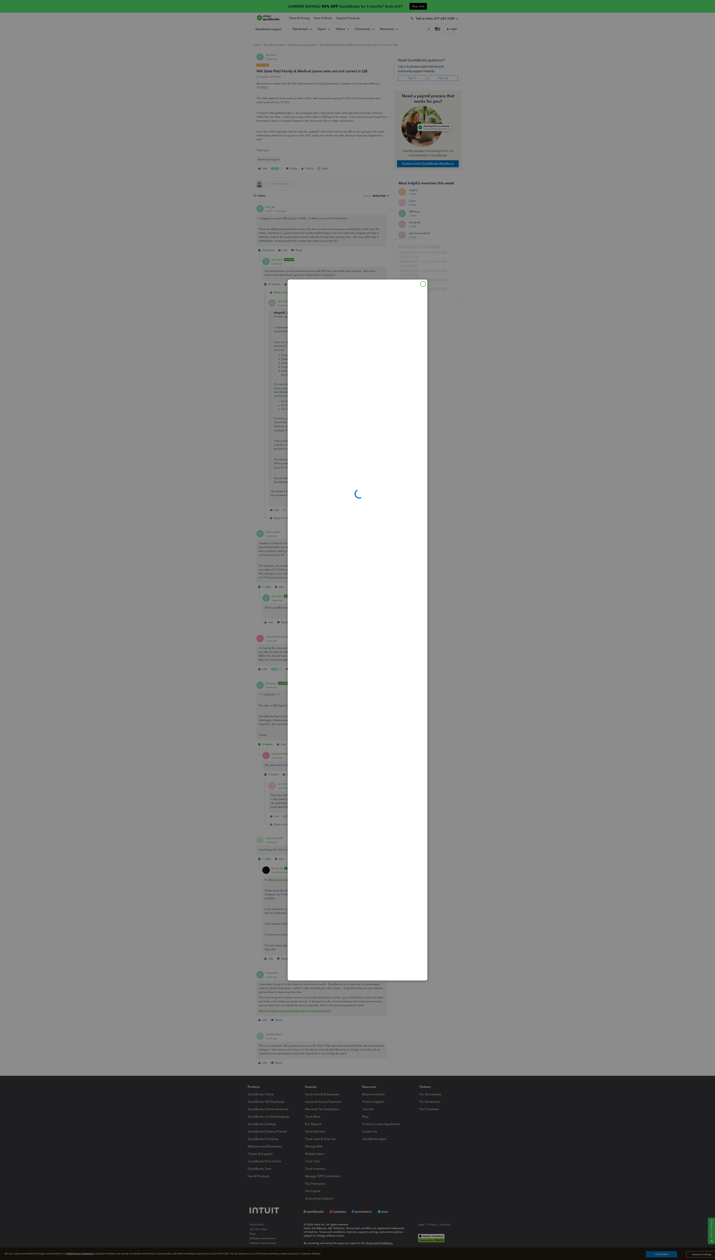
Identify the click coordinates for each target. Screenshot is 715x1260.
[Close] (423, 284)
